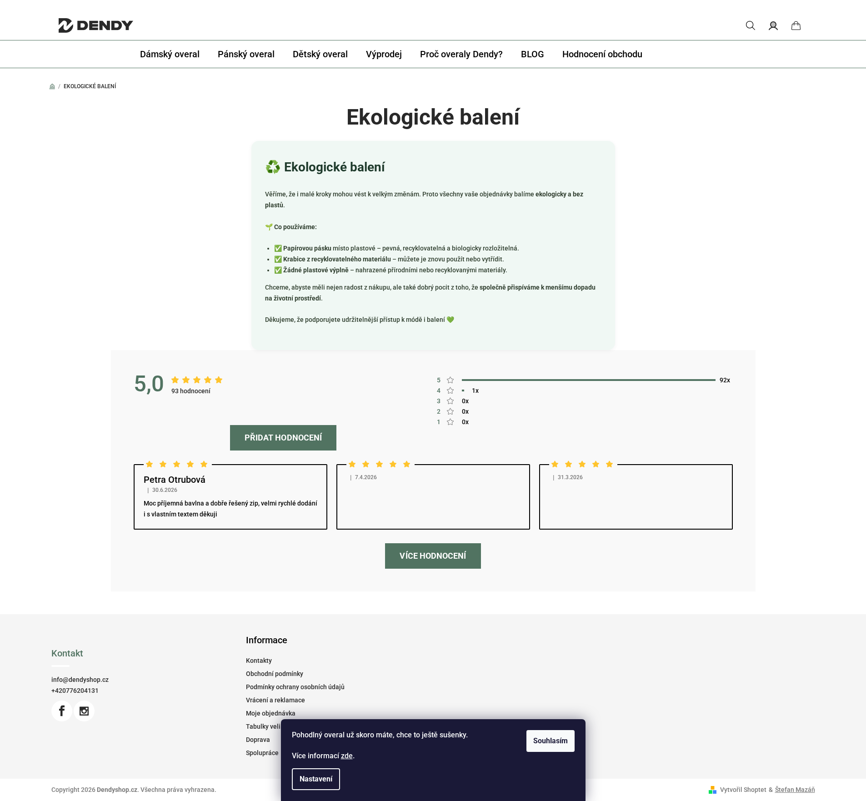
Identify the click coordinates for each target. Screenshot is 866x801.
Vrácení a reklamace (275, 700)
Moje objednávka (270, 713)
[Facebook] (61, 711)
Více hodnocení (433, 556)
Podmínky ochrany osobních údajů (295, 687)
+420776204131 (75, 690)
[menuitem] (170, 54)
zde (347, 755)
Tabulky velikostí (270, 726)
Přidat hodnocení (283, 437)
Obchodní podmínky (274, 673)
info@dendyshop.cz (80, 679)
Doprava (258, 739)
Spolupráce (262, 752)
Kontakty (259, 660)
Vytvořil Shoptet (743, 789)
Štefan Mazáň (795, 789)
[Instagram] (84, 711)
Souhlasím (550, 740)
